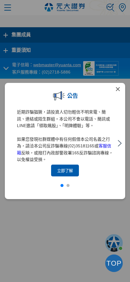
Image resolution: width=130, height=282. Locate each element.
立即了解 (65, 171)
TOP (114, 263)
